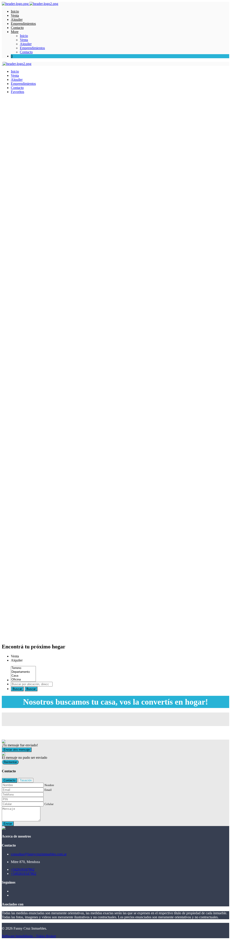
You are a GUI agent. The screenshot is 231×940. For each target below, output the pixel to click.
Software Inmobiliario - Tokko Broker (29, 936)
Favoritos (17, 92)
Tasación (26, 780)
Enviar (8, 823)
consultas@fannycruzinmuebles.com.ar (39, 854)
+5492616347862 (23, 873)
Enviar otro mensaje (17, 749)
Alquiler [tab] (17, 660)
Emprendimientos (23, 24)
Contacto (17, 28)
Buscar (17, 689)
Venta (15, 15)
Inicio (15, 11)
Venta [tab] (15, 656)
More (14, 32)
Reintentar (10, 762)
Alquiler (17, 19)
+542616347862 (23, 869)
